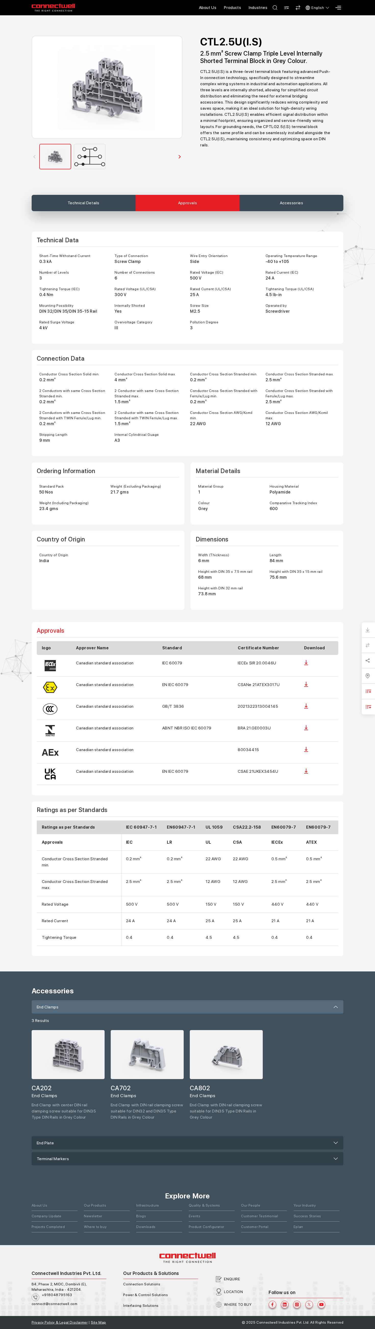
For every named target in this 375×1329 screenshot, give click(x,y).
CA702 (121, 1088)
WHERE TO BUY (238, 1304)
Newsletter (93, 1216)
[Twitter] (309, 1304)
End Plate (45, 1143)
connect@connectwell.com (55, 1304)
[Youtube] (321, 1304)
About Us (208, 7)
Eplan (298, 1227)
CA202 (42, 1088)
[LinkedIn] (284, 1304)
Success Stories (307, 1216)
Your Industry (305, 1205)
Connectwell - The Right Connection (53, 7)
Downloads (145, 1227)
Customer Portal (254, 1227)
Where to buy (95, 1227)
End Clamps (48, 1007)
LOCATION (233, 1292)
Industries (258, 7)
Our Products (95, 1205)
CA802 (200, 1088)
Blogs (141, 1216)
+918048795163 (57, 1295)
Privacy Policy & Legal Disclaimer (60, 1322)
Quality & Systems (204, 1205)
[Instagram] (297, 1304)
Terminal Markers (53, 1158)
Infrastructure (147, 1205)
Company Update (46, 1216)
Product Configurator (206, 1227)
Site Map (98, 1322)
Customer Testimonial (259, 1216)
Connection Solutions (141, 1284)
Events (195, 1216)
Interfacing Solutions (141, 1305)
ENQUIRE (232, 1279)
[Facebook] (272, 1304)
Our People (250, 1205)
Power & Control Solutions (145, 1295)
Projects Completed (48, 1227)
